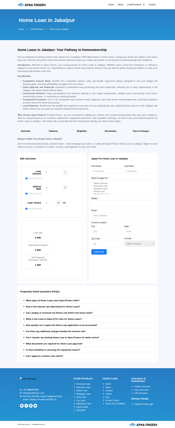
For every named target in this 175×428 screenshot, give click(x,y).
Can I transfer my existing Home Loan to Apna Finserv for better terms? (62, 337)
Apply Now (99, 252)
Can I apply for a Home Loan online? (44, 356)
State (126, 226)
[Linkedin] (31, 406)
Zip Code (95, 239)
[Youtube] (35, 406)
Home (111, 4)
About (120, 4)
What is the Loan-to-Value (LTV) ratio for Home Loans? (54, 319)
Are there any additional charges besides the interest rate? (56, 331)
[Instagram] (26, 406)
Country (127, 238)
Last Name (129, 166)
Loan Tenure (34, 203)
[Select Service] (123, 183)
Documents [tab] (110, 131)
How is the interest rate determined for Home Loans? (53, 306)
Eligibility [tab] (82, 131)
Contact (152, 4)
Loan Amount (36, 172)
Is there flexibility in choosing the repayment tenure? (53, 350)
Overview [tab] (25, 131)
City (93, 226)
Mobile (94, 198)
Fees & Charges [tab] (141, 131)
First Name (96, 166)
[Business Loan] (123, 188)
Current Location (98, 222)
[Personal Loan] (123, 186)
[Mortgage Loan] (123, 194)
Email (94, 210)
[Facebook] (22, 406)
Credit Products (134, 4)
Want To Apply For (99, 178)
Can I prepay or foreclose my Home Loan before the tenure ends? (59, 313)
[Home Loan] (123, 191)
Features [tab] (53, 131)
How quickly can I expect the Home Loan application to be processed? (61, 325)
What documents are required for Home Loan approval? (54, 344)
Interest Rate (37, 187)
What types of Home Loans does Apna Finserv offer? (53, 300)
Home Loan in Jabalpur (59, 29)
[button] (87, 301)
